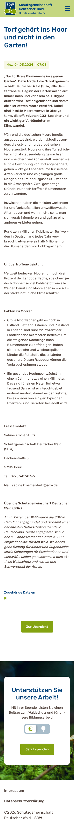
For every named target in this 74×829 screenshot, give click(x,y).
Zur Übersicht (37, 627)
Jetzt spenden (37, 749)
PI (5, 598)
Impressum (14, 790)
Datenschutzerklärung (24, 801)
